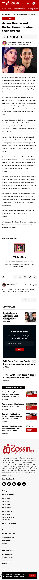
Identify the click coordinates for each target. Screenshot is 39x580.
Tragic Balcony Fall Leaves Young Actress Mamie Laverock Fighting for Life (12, 394)
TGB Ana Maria (12, 42)
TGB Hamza (8, 322)
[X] (31, 285)
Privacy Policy (7, 576)
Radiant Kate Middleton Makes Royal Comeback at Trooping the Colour (12, 416)
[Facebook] (28, 285)
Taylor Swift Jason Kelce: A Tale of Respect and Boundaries (18, 376)
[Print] (20, 37)
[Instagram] (19, 484)
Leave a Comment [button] (30, 300)
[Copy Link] (17, 37)
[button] (32, 575)
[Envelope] (24, 484)
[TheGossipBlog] (13, 3)
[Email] (14, 37)
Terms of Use (19, 576)
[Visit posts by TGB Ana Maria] (4, 43)
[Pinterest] (33, 285)
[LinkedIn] (36, 285)
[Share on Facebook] (7, 37)
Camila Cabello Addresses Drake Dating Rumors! (11, 316)
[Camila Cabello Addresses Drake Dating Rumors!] (30, 317)
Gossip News (9, 19)
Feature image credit (9, 238)
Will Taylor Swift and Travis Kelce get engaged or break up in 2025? (19, 364)
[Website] (26, 285)
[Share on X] (10, 37)
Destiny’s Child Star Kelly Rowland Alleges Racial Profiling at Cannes (12, 428)
